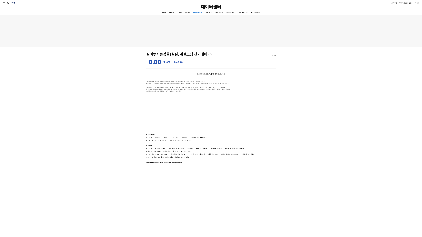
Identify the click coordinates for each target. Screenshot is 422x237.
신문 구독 (394, 3)
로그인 (417, 3)
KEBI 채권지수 (242, 13)
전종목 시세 (230, 13)
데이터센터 (211, 6)
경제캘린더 (219, 13)
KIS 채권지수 (255, 13)
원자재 (187, 13)
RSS (197, 148)
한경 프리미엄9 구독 (405, 3)
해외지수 (172, 13)
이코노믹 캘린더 (177, 89)
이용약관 (205, 148)
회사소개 (149, 137)
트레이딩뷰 (149, 87)
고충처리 (166, 137)
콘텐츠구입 (162, 148)
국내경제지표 (197, 13)
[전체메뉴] (4, 3)
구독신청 (158, 137)
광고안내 (175, 137)
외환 (180, 13)
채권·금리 (209, 13)
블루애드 (184, 137)
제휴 (156, 148)
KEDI (164, 13)
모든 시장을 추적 (212, 74)
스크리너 (200, 89)
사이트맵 (181, 148)
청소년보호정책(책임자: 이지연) (235, 148)
